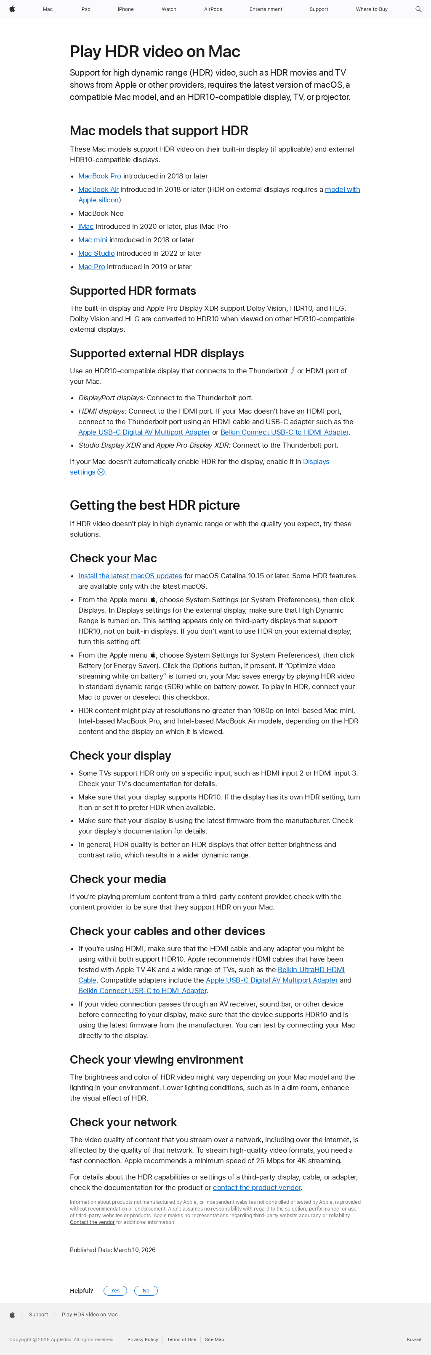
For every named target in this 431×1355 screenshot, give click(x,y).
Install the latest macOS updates (130, 575)
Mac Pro (91, 266)
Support (38, 1315)
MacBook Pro (99, 176)
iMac (86, 226)
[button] (418, 9)
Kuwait (414, 1339)
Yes (115, 1291)
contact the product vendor (257, 1187)
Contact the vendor (92, 1222)
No (146, 1291)
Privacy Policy (143, 1339)
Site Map (214, 1339)
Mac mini (92, 240)
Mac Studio (96, 253)
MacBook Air (98, 189)
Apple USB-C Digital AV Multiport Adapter (144, 432)
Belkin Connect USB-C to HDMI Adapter (285, 432)
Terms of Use (181, 1339)
